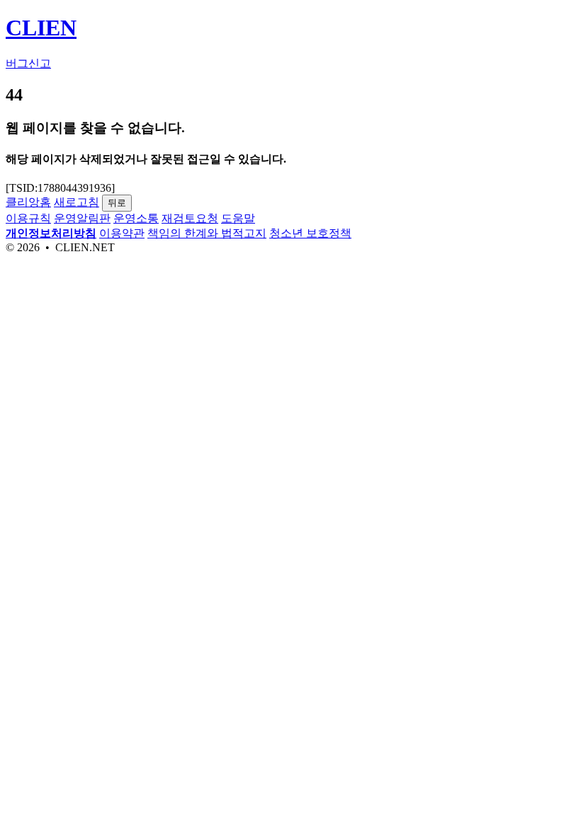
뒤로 (117, 202)
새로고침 (76, 202)
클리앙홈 (28, 202)
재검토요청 (190, 218)
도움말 (238, 218)
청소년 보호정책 (310, 233)
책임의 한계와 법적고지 (206, 233)
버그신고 (28, 63)
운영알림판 (82, 218)
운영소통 (136, 218)
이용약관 (122, 233)
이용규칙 (28, 218)
